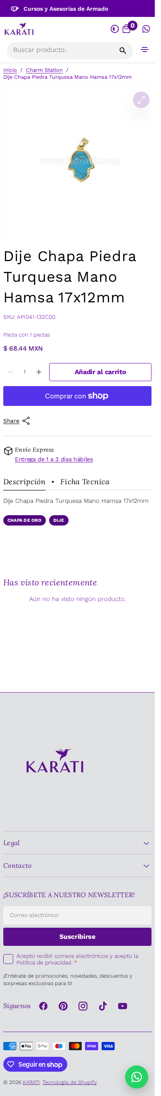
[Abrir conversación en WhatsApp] (147, 29)
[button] (145, 49)
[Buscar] (123, 50)
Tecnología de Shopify (70, 1082)
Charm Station (44, 70)
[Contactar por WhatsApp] (136, 1077)
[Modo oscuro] (115, 29)
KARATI (31, 1082)
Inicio (10, 70)
